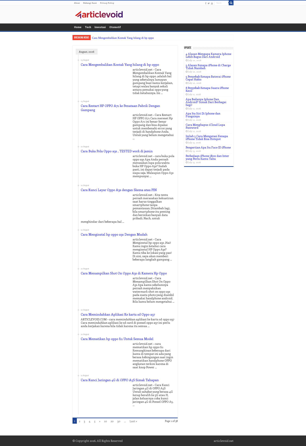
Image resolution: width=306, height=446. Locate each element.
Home (77, 27)
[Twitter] (208, 3)
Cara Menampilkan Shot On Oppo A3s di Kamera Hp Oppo (124, 273)
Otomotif (115, 27)
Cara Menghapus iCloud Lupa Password (205, 126)
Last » (133, 421)
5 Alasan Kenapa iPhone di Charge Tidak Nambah (208, 66)
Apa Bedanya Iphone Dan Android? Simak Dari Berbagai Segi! (206, 102)
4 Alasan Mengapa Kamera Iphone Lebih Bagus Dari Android (208, 55)
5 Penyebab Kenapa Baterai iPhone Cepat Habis (208, 78)
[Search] (231, 2)
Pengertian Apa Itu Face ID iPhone (208, 147)
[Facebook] (206, 3)
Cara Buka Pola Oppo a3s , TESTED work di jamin (117, 151)
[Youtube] (212, 3)
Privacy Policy (107, 3)
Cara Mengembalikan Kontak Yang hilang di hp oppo (123, 37)
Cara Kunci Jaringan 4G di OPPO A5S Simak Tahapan (120, 380)
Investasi (100, 27)
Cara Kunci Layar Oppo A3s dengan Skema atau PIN (119, 190)
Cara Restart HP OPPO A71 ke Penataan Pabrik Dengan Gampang (120, 107)
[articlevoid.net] (99, 14)
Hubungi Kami (90, 3)
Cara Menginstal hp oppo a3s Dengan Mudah (114, 234)
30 (118, 421)
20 (112, 421)
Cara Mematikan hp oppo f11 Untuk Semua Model (117, 338)
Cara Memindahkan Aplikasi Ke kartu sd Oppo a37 (118, 314)
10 (105, 421)
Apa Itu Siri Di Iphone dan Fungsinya (203, 114)
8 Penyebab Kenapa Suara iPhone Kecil (207, 89)
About (77, 3)
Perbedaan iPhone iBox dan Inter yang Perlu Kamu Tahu (207, 157)
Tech (88, 27)
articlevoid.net (223, 441)
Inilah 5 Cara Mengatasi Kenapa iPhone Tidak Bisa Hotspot (207, 137)
